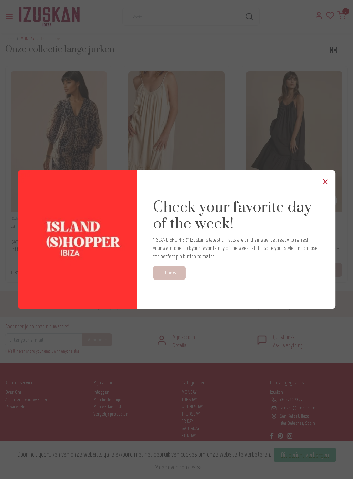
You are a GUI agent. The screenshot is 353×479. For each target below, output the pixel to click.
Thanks (169, 273)
